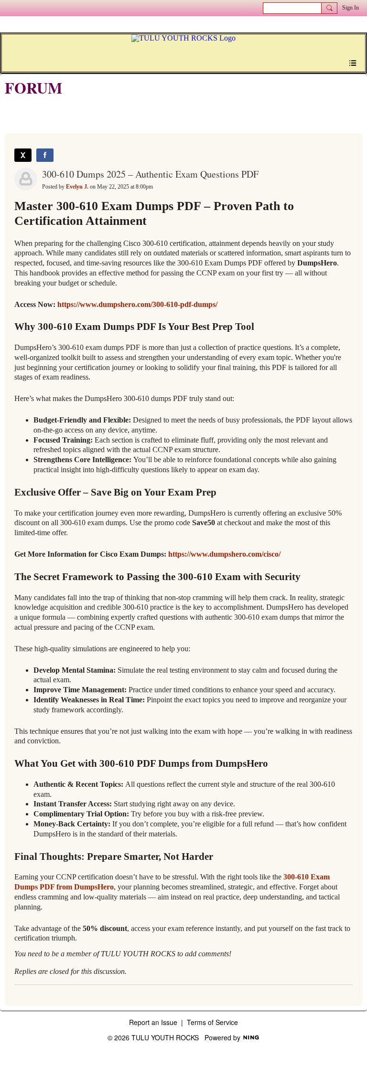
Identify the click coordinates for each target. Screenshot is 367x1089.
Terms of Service (212, 1022)
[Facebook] (45, 155)
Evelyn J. (77, 186)
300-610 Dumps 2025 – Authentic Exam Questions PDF (150, 174)
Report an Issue (153, 1022)
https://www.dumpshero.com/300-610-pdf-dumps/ (137, 304)
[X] (23, 155)
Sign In (350, 7)
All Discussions (27, 111)
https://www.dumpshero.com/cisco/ (224, 554)
